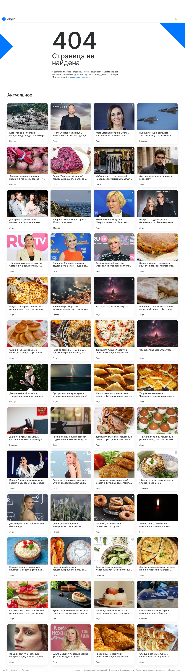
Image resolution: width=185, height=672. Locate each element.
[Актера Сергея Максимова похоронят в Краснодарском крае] (157, 514)
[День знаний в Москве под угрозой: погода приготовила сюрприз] (27, 384)
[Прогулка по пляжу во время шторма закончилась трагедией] (71, 384)
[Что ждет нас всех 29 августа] (114, 297)
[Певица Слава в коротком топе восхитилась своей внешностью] (27, 471)
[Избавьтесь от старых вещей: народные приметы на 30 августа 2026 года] (114, 167)
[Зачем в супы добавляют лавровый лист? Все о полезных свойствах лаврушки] (114, 557)
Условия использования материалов (150, 670)
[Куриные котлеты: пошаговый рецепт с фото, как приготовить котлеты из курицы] (114, 471)
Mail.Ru (5, 670)
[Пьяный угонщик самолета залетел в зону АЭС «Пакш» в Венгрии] (157, 123)
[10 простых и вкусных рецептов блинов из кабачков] (157, 471)
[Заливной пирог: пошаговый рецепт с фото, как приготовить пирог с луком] (157, 253)
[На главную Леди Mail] (10, 19)
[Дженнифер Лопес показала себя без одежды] (27, 514)
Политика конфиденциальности (121, 670)
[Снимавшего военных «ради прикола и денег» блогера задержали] (157, 601)
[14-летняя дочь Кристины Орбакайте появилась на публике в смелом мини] (114, 253)
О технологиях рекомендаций (95, 670)
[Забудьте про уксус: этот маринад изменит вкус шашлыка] (71, 297)
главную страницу (81, 77)
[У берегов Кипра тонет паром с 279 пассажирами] (71, 210)
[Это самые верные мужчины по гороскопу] (157, 167)
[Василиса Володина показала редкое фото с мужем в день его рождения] (71, 253)
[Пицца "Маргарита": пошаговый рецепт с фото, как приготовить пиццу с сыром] (27, 297)
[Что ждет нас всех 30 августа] (157, 340)
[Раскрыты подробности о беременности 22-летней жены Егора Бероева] (157, 210)
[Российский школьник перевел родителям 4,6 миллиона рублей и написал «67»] (71, 427)
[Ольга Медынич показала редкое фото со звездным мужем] (71, 644)
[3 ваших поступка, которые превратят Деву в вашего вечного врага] (27, 644)
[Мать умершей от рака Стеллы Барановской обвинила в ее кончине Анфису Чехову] (114, 123)
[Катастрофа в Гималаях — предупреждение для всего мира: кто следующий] (27, 123)
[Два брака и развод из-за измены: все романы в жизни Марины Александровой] (27, 210)
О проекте (77, 670)
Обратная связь (174, 670)
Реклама (25, 670)
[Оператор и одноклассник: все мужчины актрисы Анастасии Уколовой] (71, 471)
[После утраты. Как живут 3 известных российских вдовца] (71, 123)
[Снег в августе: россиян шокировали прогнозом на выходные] (71, 514)
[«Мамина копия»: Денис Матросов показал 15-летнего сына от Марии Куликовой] (114, 210)
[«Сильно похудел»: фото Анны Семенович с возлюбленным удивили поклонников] (27, 253)
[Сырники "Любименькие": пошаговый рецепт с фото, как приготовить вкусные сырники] (27, 340)
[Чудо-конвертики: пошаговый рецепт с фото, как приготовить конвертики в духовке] (114, 384)
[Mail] (4, 19)
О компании (15, 670)
